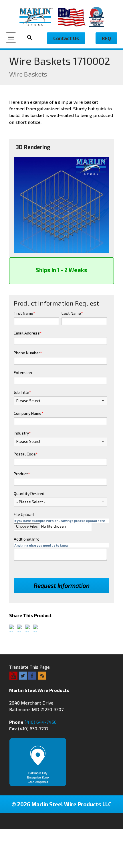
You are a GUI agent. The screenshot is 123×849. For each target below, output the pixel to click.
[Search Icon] (31, 37)
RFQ (106, 38)
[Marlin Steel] (38, 17)
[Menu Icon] (11, 37)
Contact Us (66, 38)
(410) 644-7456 (41, 722)
